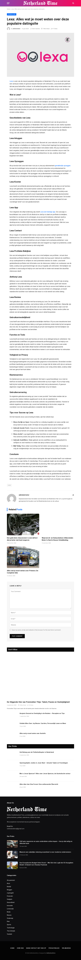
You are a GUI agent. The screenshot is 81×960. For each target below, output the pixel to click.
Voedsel (9, 934)
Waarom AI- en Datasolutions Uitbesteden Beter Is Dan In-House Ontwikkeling (57, 539)
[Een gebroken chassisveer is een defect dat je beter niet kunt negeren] (23, 524)
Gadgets (9, 899)
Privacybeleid (54, 948)
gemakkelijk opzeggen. (63, 166)
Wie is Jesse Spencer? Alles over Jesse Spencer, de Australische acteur (45, 773)
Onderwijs (10, 918)
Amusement (11, 880)
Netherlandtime (51, 953)
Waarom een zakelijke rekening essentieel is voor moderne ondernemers (45, 852)
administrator (16, 28)
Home (8, 9)
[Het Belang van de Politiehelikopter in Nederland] (12, 755)
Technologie (12, 14)
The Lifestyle (11, 931)
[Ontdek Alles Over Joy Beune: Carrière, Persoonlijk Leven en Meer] (12, 726)
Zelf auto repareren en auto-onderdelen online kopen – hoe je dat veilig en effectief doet (46, 842)
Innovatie (10, 905)
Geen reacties (36, 28)
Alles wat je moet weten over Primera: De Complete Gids (22, 572)
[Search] (73, 3)
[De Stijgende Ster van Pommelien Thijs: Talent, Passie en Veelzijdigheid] (40, 676)
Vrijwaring (66, 948)
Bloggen (9, 890)
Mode (8, 912)
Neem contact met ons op (36, 948)
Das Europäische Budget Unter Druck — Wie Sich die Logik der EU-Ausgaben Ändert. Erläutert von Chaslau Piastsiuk (46, 864)
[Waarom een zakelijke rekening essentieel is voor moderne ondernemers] (12, 854)
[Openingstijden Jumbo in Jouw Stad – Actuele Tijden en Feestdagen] (12, 765)
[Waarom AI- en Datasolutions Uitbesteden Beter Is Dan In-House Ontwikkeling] (58, 524)
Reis (8, 921)
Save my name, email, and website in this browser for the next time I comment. (36, 630)
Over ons (20, 948)
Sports (9, 924)
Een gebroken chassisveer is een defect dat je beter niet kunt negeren (22, 539)
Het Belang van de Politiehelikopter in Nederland (37, 752)
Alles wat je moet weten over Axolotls (33, 733)
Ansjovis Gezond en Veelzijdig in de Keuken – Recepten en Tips (42, 713)
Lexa (11, 81)
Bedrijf (9, 886)
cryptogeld (10, 893)
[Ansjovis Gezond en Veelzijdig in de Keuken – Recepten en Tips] (12, 716)
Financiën (10, 896)
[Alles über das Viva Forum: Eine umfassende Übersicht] (12, 787)
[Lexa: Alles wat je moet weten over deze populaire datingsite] (40, 55)
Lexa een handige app (47, 212)
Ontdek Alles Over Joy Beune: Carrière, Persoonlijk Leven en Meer (43, 723)
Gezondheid (10, 902)
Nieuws (9, 915)
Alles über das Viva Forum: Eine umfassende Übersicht (39, 784)
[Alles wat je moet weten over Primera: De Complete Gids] (23, 557)
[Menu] (8, 3)
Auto (8, 883)
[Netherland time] (40, 3)
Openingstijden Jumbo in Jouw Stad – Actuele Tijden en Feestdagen (44, 763)
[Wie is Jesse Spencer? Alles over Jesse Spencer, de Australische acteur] (12, 776)
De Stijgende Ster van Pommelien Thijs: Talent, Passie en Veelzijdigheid (38, 702)
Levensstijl (10, 909)
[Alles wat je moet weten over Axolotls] (12, 736)
